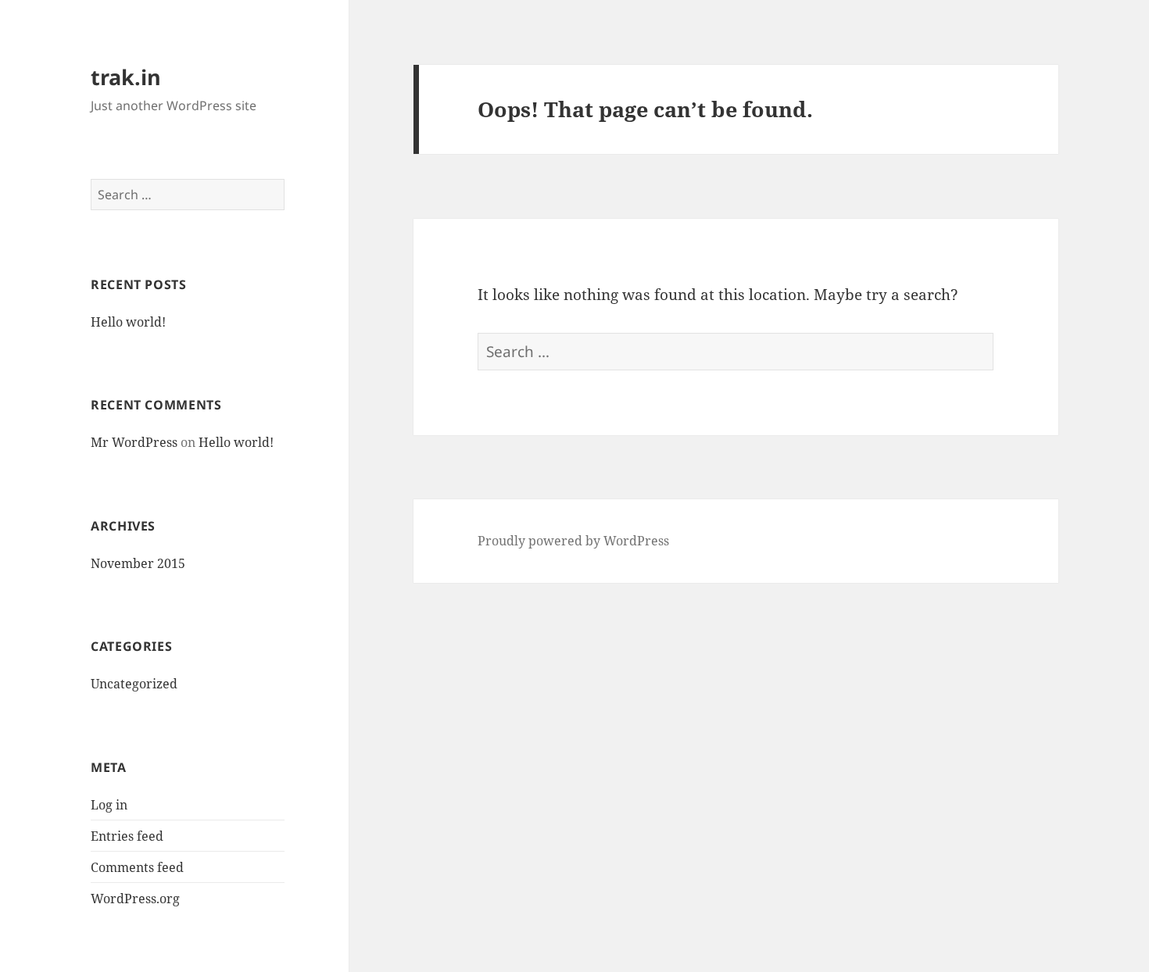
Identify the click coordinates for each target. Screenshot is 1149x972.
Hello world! (128, 322)
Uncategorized (134, 683)
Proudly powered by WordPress (573, 540)
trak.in (126, 77)
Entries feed (127, 836)
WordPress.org (135, 898)
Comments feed (137, 867)
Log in (109, 804)
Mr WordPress (134, 442)
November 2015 (138, 563)
